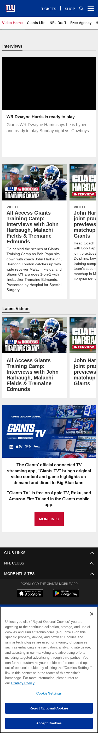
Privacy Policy (62, 683)
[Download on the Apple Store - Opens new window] (30, 594)
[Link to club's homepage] (10, 6)
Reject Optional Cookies (49, 708)
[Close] (91, 619)
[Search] (81, 8)
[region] (49, 672)
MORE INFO (49, 519)
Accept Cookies (49, 723)
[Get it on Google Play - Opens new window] (66, 596)
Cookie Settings (49, 693)
